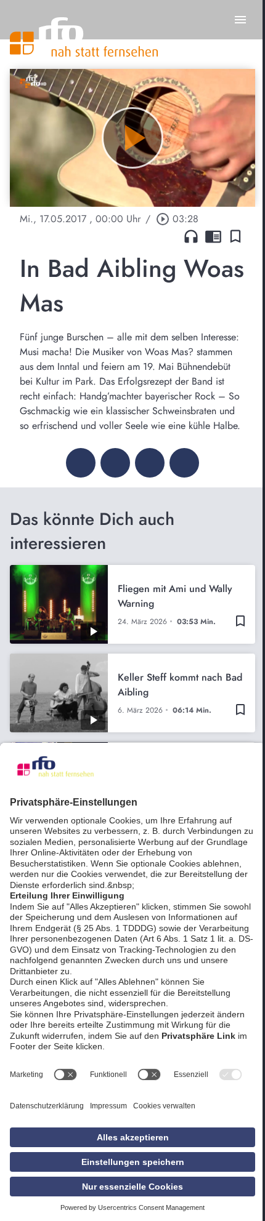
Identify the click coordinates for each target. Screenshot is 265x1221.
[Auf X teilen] (115, 463)
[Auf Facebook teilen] (81, 463)
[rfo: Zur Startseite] (84, 37)
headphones (191, 236)
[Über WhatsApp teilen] (150, 463)
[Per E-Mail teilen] (184, 463)
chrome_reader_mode (213, 236)
